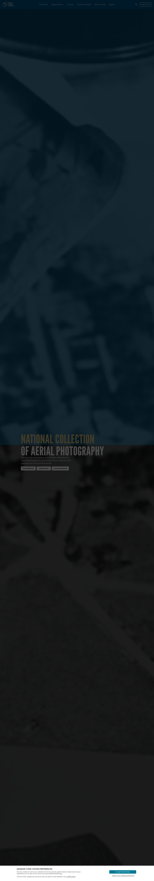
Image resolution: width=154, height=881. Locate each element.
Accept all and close (122, 872)
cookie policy (71, 877)
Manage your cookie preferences (34, 869)
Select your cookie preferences (123, 876)
